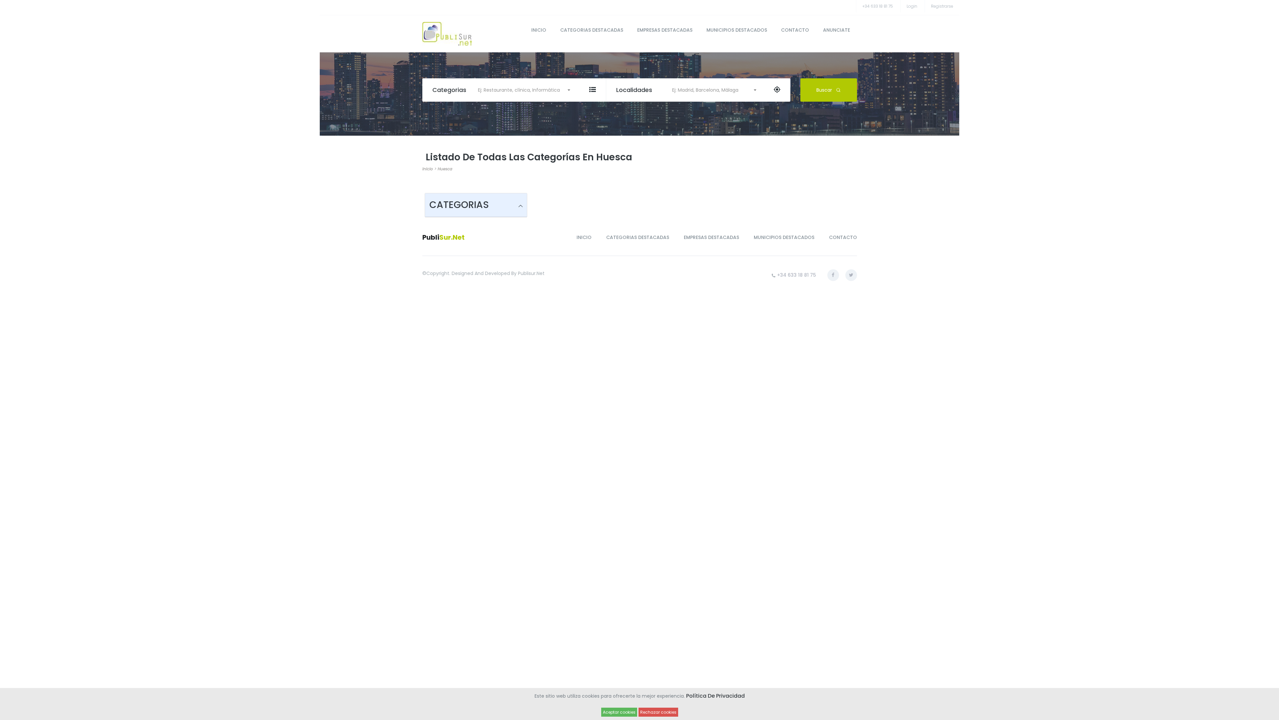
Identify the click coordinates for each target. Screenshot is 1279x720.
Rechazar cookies (658, 712)
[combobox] (521, 90)
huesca (445, 169)
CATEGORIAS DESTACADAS (591, 30)
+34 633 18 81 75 (877, 6)
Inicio (427, 169)
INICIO (538, 30)
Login (912, 6)
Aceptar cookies (619, 712)
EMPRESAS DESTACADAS (664, 30)
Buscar (824, 90)
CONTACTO (795, 30)
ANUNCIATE (836, 30)
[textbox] (521, 90)
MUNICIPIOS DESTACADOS (736, 30)
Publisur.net (531, 273)
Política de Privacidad (715, 696)
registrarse (942, 6)
